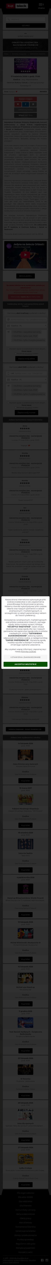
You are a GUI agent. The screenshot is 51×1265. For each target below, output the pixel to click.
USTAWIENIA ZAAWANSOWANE (25, 657)
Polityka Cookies (28, 651)
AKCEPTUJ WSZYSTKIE (25, 664)
